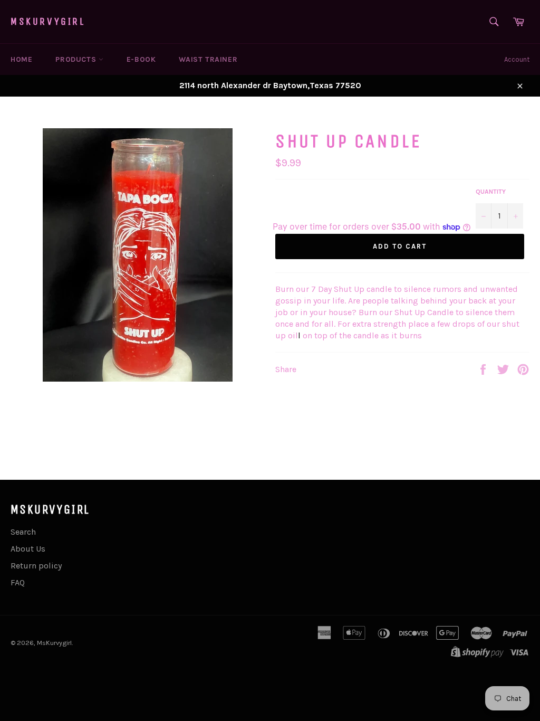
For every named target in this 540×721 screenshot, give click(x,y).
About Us (28, 549)
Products (76, 59)
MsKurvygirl (48, 21)
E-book (141, 59)
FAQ (18, 582)
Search (23, 532)
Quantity (491, 191)
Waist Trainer (208, 59)
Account (516, 59)
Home (21, 59)
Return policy (36, 566)
